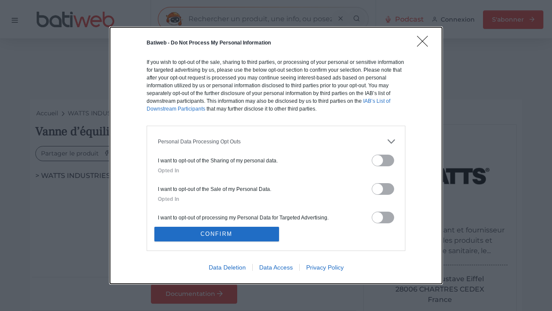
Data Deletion (227, 267)
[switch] (383, 160)
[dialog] (276, 155)
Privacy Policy (325, 267)
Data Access (276, 267)
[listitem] (276, 141)
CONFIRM (216, 234)
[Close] (425, 44)
